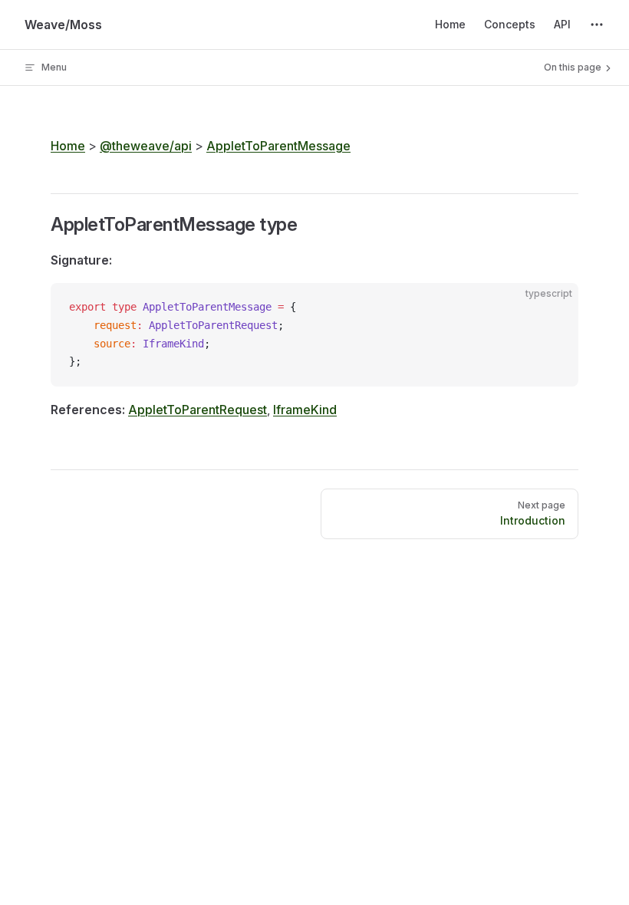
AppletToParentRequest (197, 409)
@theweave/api (146, 145)
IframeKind (305, 409)
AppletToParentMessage (278, 145)
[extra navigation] (597, 24)
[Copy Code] (553, 307)
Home (68, 145)
